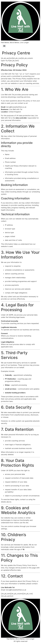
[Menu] (4, 45)
